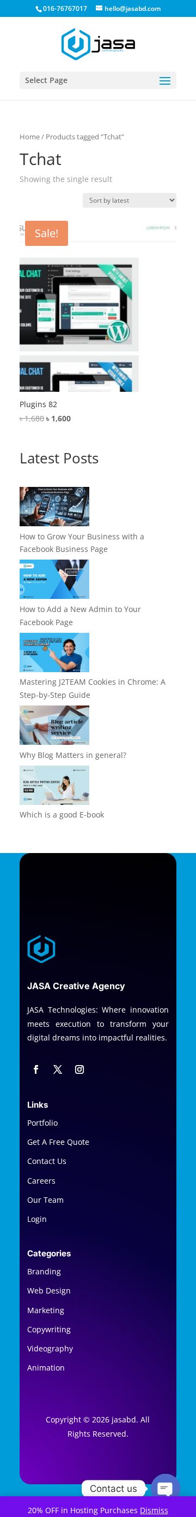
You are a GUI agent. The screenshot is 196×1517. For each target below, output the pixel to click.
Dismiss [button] (154, 1510)
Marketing (45, 1310)
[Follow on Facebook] (36, 1069)
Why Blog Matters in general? (73, 755)
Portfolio (42, 1123)
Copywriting (49, 1329)
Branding (44, 1271)
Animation (46, 1367)
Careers (41, 1180)
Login (37, 1219)
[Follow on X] (57, 1069)
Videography (50, 1348)
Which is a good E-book (62, 814)
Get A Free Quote (58, 1142)
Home (30, 137)
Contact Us (46, 1161)
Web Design (49, 1290)
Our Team (45, 1200)
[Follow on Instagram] (79, 1069)
